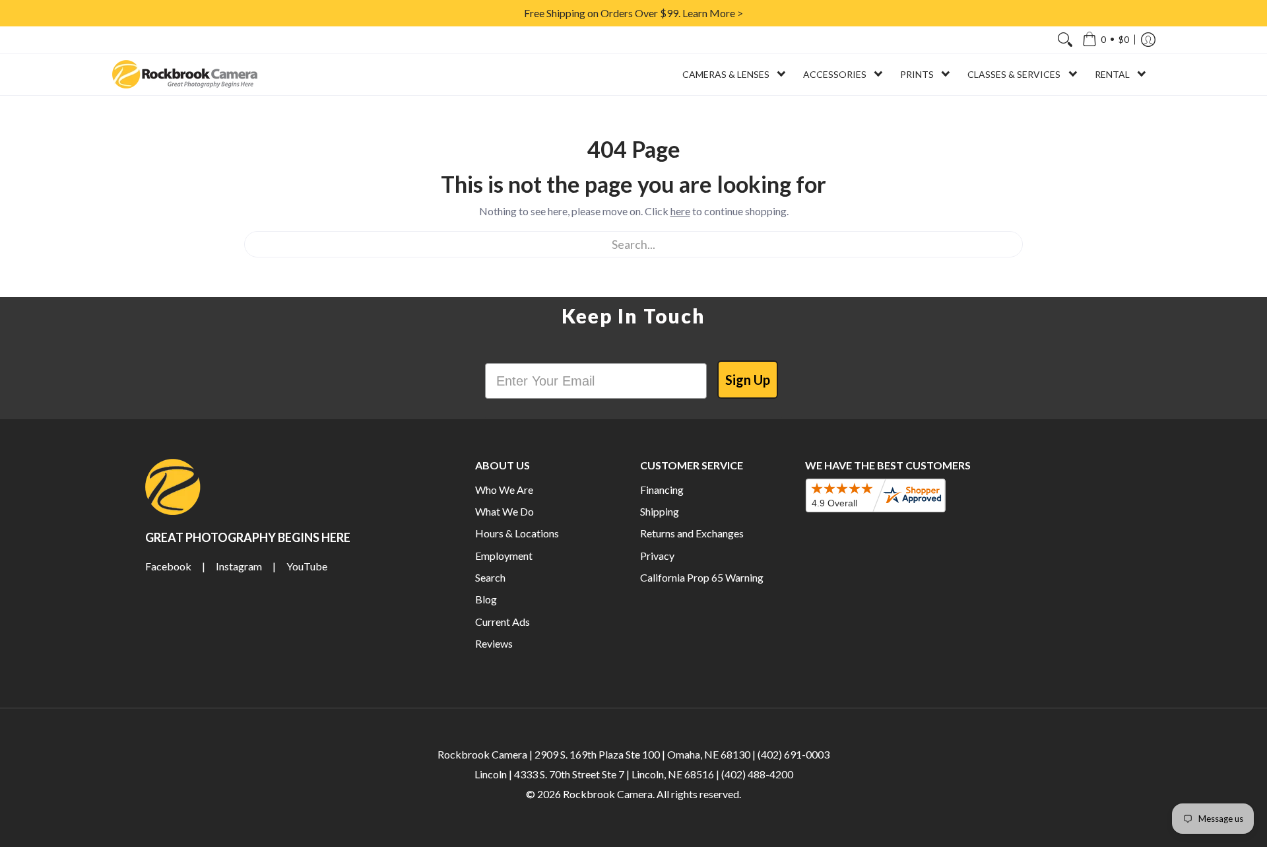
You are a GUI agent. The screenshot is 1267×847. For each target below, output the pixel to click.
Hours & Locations (517, 533)
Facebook (168, 566)
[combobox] (633, 244)
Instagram (239, 566)
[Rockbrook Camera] (184, 74)
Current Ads (502, 621)
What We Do (504, 511)
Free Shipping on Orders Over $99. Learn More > (633, 13)
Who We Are (504, 489)
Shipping (659, 511)
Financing (662, 489)
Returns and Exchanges (692, 533)
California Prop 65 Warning (701, 577)
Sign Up (747, 380)
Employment (504, 555)
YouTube (306, 566)
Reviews (494, 643)
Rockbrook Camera (608, 794)
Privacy (657, 555)
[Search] (1065, 39)
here (680, 211)
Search (490, 577)
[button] (1105, 39)
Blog (486, 599)
